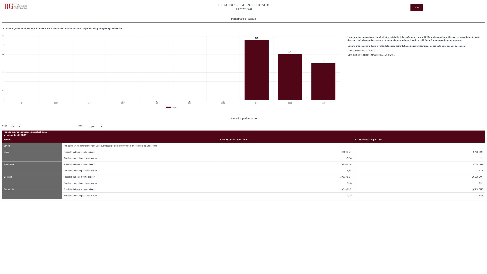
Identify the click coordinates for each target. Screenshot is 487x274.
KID (417, 8)
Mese (79, 126)
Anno (4, 126)
